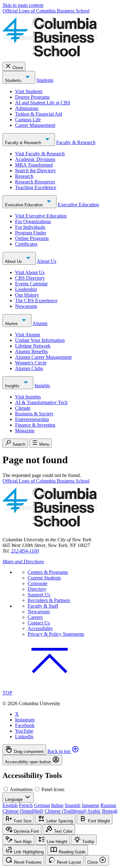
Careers (35, 617)
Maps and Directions (23, 561)
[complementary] (67, 755)
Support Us (39, 594)
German (42, 805)
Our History (27, 295)
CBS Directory (30, 278)
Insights (13, 386)
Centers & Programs (48, 572)
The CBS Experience (36, 300)
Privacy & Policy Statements (56, 634)
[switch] (6, 789)
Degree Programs (32, 97)
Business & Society (34, 413)
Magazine (25, 430)
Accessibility (40, 628)
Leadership (26, 289)
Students (14, 80)
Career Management (35, 125)
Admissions (26, 108)
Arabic (94, 811)
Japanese (90, 805)
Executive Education (24, 205)
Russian (108, 805)
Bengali (109, 811)
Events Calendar (31, 283)
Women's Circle (30, 362)
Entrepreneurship (32, 419)
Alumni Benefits (31, 351)
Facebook (25, 725)
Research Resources (35, 181)
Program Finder (30, 232)
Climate (22, 408)
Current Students (44, 577)
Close (18, 67)
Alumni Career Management (43, 357)
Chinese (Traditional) (65, 811)
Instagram (25, 719)
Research (24, 176)
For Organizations (33, 221)
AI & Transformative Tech (41, 402)
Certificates (26, 244)
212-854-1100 (25, 551)
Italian (57, 805)
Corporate (37, 583)
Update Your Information (40, 340)
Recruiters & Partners (49, 600)
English (10, 805)
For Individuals (30, 227)
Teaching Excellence (35, 187)
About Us (14, 261)
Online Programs (32, 238)
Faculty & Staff (43, 606)
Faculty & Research (23, 142)
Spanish (72, 805)
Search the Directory (35, 170)
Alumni (12, 323)
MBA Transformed (34, 165)
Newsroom (26, 306)
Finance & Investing (35, 425)
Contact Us (39, 622)
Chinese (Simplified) (23, 811)
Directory (37, 589)
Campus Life (28, 119)
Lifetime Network (33, 346)
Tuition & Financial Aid (38, 114)
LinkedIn (24, 736)
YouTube (24, 731)
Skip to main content (23, 5)
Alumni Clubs (29, 368)
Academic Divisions (35, 159)
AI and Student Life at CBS (42, 102)
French (26, 805)
